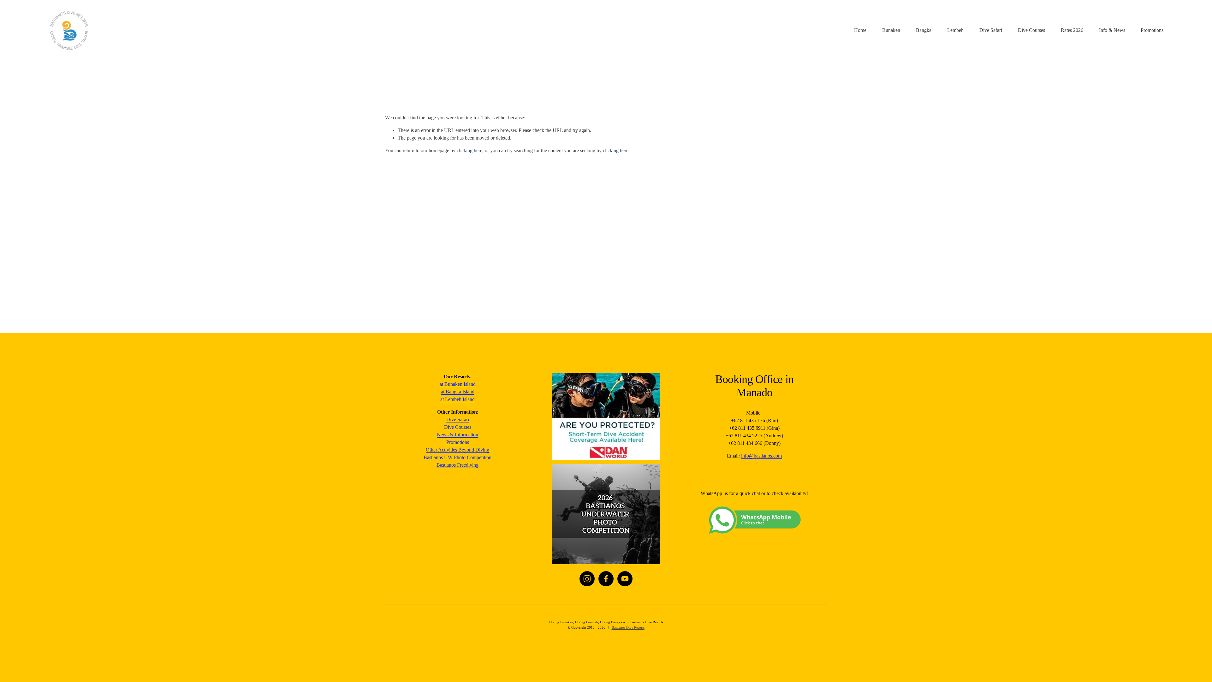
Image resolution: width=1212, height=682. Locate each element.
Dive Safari (990, 30)
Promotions (1152, 30)
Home (860, 30)
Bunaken (891, 30)
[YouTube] (625, 578)
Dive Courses (1031, 30)
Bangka (923, 30)
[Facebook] (606, 578)
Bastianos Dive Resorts (628, 627)
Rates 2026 (1072, 30)
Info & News (1112, 30)
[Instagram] (587, 578)
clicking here (469, 150)
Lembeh (955, 30)
